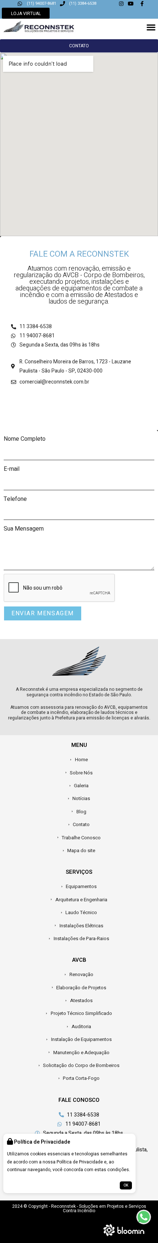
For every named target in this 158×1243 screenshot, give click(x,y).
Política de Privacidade (80, 1162)
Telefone (15, 499)
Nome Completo (25, 438)
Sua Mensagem (24, 528)
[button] (151, 27)
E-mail (11, 469)
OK (125, 1185)
